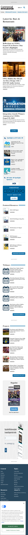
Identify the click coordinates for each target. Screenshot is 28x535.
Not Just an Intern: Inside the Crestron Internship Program (17, 152)
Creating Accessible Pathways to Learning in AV (17, 169)
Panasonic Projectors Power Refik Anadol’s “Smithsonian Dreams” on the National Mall (17, 340)
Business (16, 475)
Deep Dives (12, 212)
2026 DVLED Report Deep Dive (17, 219)
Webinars (12, 274)
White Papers (3, 494)
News (12, 146)
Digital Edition (3, 498)
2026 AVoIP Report (14, 210)
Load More (14, 130)
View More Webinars (18, 314)
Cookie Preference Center (13, 530)
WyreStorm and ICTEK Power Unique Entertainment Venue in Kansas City (17, 331)
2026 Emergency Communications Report (15, 236)
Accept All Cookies (13, 526)
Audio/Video (16, 471)
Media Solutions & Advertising (20, 492)
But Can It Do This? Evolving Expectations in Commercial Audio (16, 288)
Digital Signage (17, 478)
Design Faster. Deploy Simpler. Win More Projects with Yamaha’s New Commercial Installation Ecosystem (17, 270)
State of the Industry (5, 500)
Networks (16, 482)
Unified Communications (19, 486)
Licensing (16, 494)
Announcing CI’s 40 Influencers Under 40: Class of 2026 (17, 143)
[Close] (24, 503)
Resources (3, 475)
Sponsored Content (4, 484)
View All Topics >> (17, 488)
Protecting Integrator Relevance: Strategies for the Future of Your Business (17, 279)
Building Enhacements (18, 473)
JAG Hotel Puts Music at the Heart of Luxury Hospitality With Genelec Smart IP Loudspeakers (16, 348)
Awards (4, 124)
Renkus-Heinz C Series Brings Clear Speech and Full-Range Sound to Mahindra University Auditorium (17, 367)
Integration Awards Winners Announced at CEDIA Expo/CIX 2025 (14, 115)
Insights (5, 54)
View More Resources (18, 253)
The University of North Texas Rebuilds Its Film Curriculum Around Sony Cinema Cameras (17, 358)
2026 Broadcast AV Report (16, 228)
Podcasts (2, 477)
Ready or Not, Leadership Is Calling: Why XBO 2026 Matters (17, 161)
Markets (15, 480)
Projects (5, 89)
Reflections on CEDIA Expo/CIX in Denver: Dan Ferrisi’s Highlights (13, 45)
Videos (2, 482)
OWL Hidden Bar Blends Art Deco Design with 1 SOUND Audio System (12, 80)
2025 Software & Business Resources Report (16, 245)
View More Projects (18, 375)
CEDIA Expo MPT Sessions (10, 12)
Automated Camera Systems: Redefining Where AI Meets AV (17, 297)
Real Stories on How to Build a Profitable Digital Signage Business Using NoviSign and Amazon (17, 306)
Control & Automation (18, 477)
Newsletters (16, 496)
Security (15, 484)
